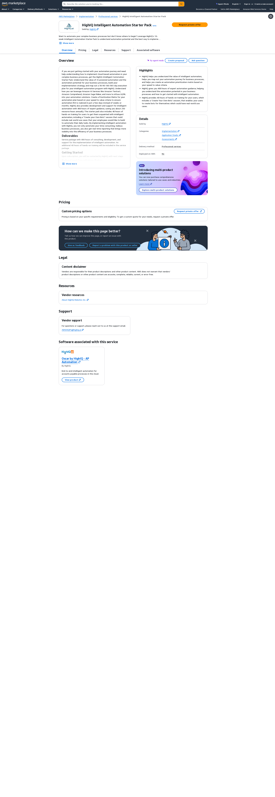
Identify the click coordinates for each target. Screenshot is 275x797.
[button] (154, 26)
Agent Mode (223, 4)
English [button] (235, 4)
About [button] (4, 9)
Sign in (247, 4)
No (163, 154)
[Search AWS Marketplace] (181, 4)
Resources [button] (66, 9)
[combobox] (120, 4)
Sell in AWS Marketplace (230, 9)
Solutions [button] (52, 9)
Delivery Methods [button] (35, 9)
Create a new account (264, 4)
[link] (144, 16)
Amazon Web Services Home (254, 9)
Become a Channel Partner (206, 9)
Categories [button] (17, 9)
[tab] (67, 50)
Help (271, 9)
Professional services (171, 146)
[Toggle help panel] (270, 16)
